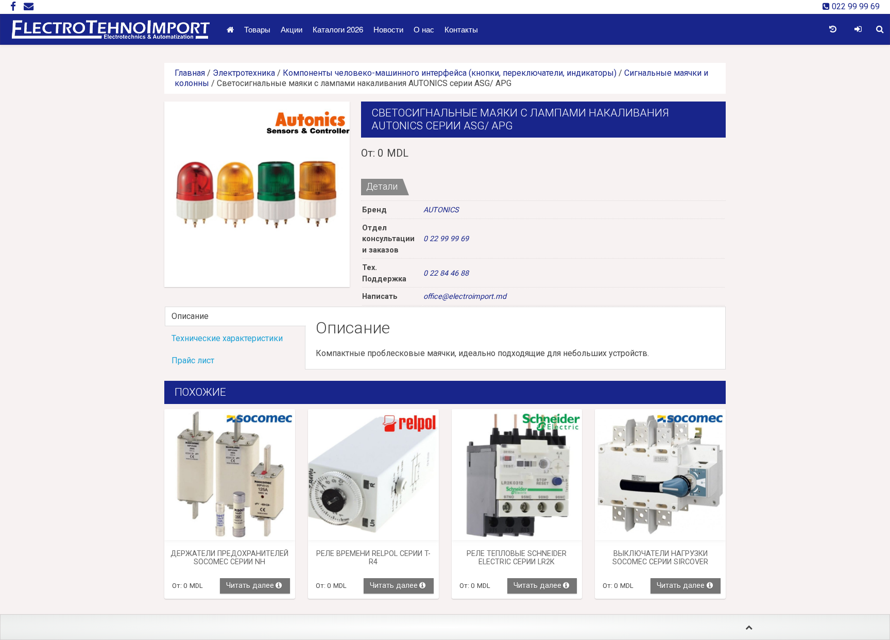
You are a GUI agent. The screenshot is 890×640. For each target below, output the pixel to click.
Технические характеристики (227, 338)
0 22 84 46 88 (446, 273)
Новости (388, 29)
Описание (190, 316)
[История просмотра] (832, 29)
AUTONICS (441, 210)
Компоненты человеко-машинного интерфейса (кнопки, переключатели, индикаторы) (450, 73)
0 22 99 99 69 (446, 238)
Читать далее (250, 585)
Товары (257, 29)
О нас (424, 29)
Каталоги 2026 (338, 29)
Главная (190, 73)
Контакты (461, 29)
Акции (291, 29)
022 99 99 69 (855, 6)
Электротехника (244, 73)
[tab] (234, 316)
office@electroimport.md (464, 296)
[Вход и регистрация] (857, 29)
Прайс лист (193, 360)
